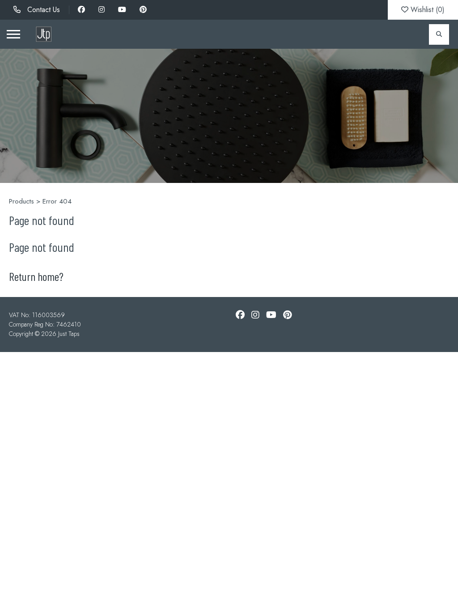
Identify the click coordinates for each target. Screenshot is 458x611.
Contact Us (42, 9)
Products (21, 201)
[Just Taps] (43, 34)
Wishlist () (426, 9)
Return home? (36, 276)
